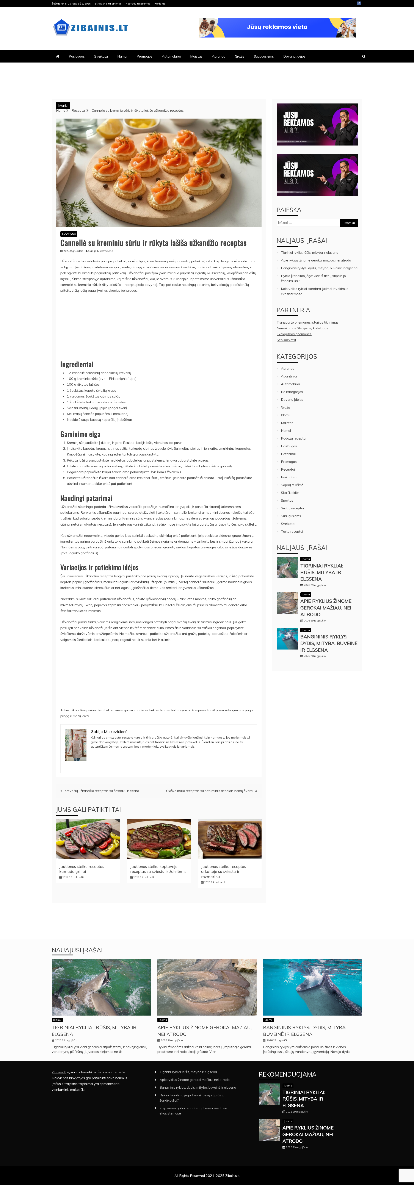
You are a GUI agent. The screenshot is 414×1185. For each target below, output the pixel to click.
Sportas (287, 500)
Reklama (160, 3)
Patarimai (288, 454)
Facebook (359, 3)
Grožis (239, 56)
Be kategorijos (292, 392)
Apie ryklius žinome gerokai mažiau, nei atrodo (316, 260)
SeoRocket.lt (286, 340)
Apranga (218, 56)
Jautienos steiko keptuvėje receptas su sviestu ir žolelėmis (158, 869)
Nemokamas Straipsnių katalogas (302, 328)
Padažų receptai (293, 438)
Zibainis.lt (59, 1072)
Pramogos (144, 56)
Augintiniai (289, 376)
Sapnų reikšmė (292, 485)
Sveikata (101, 56)
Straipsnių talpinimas (108, 3)
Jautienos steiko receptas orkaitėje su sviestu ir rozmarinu (223, 871)
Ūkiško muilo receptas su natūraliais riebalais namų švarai (209, 791)
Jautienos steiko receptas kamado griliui (81, 869)
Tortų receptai (292, 531)
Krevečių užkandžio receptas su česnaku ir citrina (101, 791)
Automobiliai (171, 56)
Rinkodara (288, 477)
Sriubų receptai (292, 508)
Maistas (196, 56)
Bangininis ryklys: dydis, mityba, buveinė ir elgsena (319, 268)
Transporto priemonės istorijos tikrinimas (308, 322)
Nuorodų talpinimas (138, 3)
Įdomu (285, 415)
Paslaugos (77, 56)
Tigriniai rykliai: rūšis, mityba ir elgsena (309, 252)
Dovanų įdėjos (294, 56)
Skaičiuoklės (290, 492)
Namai (122, 56)
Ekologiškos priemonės (294, 334)
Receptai (69, 234)
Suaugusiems (264, 56)
